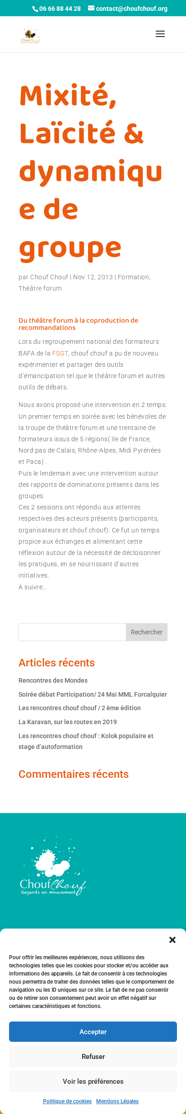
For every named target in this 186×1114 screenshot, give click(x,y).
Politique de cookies (67, 1101)
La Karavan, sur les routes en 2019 (68, 722)
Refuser (93, 1057)
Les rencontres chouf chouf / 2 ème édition (80, 708)
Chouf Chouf (49, 277)
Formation (133, 277)
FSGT (60, 353)
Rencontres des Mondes (53, 680)
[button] (172, 939)
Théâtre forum (40, 288)
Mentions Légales (117, 1101)
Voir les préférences (93, 1081)
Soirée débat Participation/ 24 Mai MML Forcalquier (93, 694)
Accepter (93, 1032)
